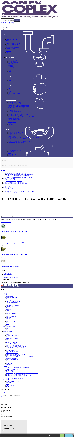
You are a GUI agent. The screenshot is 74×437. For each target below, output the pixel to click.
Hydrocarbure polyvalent (12, 39)
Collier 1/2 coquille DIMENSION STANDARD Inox (18, 175)
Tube (7, 52)
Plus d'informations (68, 434)
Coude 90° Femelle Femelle (14, 102)
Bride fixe (10, 124)
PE (9, 79)
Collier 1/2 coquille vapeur (14, 133)
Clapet (9, 153)
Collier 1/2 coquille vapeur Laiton (14, 181)
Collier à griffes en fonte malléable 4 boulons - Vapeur (20, 141)
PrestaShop (12, 286)
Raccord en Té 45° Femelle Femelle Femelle (18, 106)
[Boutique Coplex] (30, 17)
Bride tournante (12, 120)
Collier (7, 130)
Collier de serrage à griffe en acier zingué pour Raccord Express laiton (24, 137)
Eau (7, 36)
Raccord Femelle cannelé (14, 119)
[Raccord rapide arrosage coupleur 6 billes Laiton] (3, 240)
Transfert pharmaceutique (12, 44)
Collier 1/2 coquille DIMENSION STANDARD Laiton (19, 177)
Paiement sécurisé (7, 274)
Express (10, 69)
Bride (9, 70)
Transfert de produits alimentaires (13, 43)
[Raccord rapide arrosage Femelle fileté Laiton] (3, 251)
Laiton (9, 80)
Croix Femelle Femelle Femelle (15, 109)
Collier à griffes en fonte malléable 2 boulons (18, 138)
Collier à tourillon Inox (11, 190)
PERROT (10, 63)
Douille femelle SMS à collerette (10, 266)
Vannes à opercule (12, 154)
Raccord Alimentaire (13, 67)
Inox (9, 88)
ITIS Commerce (20, 286)
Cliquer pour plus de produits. (7, 22)
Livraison (5, 275)
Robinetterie (8, 148)
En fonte (10, 94)
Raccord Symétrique (13, 60)
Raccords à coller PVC (11, 100)
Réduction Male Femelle (14, 113)
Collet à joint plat (12, 122)
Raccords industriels (10, 57)
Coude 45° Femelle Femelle (14, 103)
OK (3, 430)
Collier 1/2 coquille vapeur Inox (13, 179)
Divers (9, 71)
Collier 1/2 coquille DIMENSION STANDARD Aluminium (20, 174)
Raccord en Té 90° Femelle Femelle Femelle (18, 105)
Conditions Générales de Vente (10, 277)
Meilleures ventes (6, 222)
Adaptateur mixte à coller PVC (15, 91)
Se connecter (3, 419)
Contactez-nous (7, 273)
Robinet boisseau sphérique (14, 150)
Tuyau (4, 34)
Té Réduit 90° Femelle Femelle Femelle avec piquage (20, 107)
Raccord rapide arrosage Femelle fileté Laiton (14, 254)
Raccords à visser (10, 86)
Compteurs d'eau (12, 155)
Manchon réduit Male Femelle (15, 115)
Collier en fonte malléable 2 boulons (16, 142)
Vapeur (8, 45)
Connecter (6, 392)
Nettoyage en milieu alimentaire (13, 42)
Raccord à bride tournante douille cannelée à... (14, 231)
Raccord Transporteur (13, 62)
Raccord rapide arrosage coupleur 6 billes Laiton (15, 243)
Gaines (8, 40)
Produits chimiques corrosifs (12, 47)
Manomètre (11, 151)
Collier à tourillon (12, 134)
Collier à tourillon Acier (11, 188)
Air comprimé (9, 38)
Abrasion (8, 51)
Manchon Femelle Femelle (14, 111)
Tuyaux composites (10, 48)
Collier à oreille (11, 136)
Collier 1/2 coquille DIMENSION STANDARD (19, 132)
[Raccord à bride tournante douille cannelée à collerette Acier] (3, 228)
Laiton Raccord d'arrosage (14, 93)
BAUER (10, 65)
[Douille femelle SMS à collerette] (3, 263)
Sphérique (10, 66)
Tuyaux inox (9, 49)
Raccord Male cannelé (13, 118)
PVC (9, 89)
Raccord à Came (12, 61)
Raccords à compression (11, 77)
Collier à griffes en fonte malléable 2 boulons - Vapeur (20, 140)
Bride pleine (11, 123)
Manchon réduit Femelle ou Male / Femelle (18, 114)
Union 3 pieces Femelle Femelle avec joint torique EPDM (21, 116)
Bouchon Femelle (12, 110)
